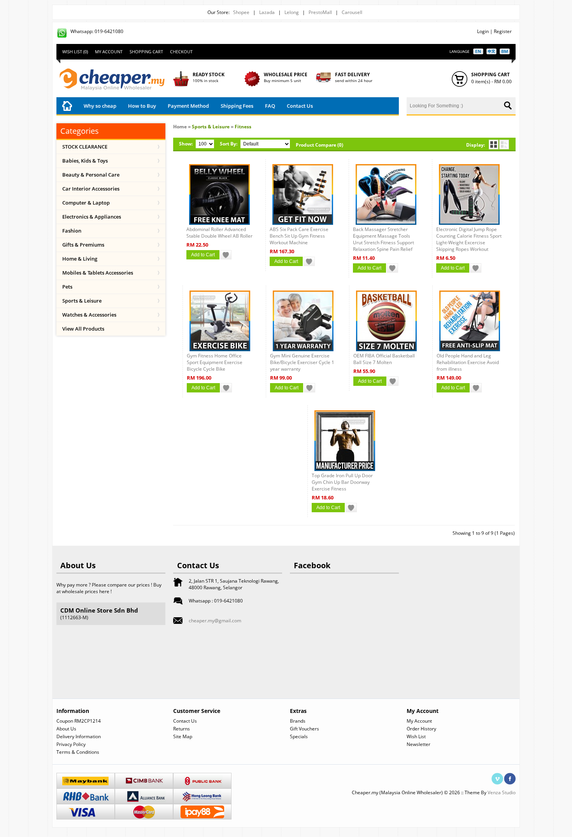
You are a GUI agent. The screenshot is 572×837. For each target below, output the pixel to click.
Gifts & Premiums (83, 244)
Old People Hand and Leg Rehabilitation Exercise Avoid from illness (468, 362)
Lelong (291, 12)
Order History (421, 728)
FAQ (270, 105)
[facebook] (510, 776)
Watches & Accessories (89, 314)
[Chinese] (491, 51)
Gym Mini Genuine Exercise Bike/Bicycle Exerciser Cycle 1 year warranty (302, 362)
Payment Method (188, 105)
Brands (297, 721)
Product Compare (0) (319, 145)
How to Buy (142, 105)
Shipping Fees (237, 105)
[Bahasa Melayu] (505, 51)
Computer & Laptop (86, 202)
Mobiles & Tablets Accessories (97, 272)
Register (503, 31)
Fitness (243, 126)
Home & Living (79, 258)
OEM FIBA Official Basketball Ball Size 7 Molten (384, 359)
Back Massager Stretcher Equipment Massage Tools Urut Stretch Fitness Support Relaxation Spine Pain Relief (383, 239)
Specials (299, 736)
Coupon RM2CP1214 (78, 721)
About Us (66, 728)
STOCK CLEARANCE (84, 146)
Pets (67, 286)
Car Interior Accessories (90, 188)
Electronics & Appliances (91, 216)
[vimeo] (497, 776)
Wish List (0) (75, 51)
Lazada (267, 12)
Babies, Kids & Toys (85, 160)
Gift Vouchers (304, 728)
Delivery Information (78, 736)
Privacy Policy (71, 744)
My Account (109, 51)
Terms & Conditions (77, 752)
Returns (181, 728)
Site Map (182, 736)
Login (483, 31)
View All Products (83, 328)
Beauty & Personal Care (90, 174)
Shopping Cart (146, 51)
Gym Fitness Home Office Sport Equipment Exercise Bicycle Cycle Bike (214, 362)
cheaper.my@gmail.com (215, 620)
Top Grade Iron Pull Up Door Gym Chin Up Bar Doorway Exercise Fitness (342, 482)
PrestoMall (320, 12)
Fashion (71, 230)
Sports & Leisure (82, 300)
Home (180, 126)
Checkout (181, 51)
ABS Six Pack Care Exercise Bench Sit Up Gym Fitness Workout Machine (299, 236)
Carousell (352, 12)
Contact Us (300, 105)
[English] (478, 51)
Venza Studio (502, 792)
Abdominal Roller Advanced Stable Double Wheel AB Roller (219, 232)
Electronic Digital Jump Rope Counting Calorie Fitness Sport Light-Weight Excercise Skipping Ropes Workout (469, 239)
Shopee (241, 12)
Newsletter (418, 744)
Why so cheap (100, 105)
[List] (504, 144)
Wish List (416, 736)
